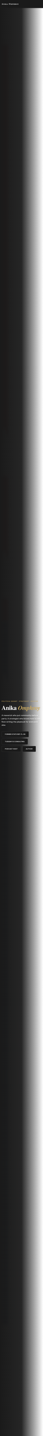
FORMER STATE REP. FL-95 (15, 734)
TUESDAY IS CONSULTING (14, 741)
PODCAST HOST (11, 749)
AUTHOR (29, 749)
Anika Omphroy (10, 4)
